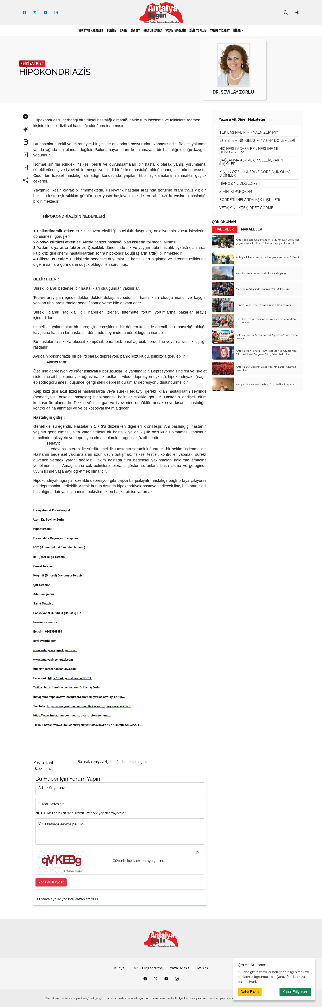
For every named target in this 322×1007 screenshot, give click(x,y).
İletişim (202, 968)
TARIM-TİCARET (220, 30)
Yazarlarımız (179, 968)
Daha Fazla (250, 992)
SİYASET (135, 30)
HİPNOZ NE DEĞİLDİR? (238, 183)
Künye (119, 968)
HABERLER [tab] (224, 229)
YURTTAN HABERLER (91, 30)
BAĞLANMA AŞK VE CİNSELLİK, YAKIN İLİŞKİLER (251, 162)
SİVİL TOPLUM (198, 30)
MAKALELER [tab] (251, 229)
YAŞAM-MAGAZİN (176, 30)
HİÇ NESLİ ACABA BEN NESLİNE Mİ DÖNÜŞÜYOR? (248, 150)
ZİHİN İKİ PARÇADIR (235, 192)
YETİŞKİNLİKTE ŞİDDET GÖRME (246, 208)
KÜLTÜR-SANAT (152, 30)
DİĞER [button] (237, 30)
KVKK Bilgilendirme (147, 968)
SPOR (123, 30)
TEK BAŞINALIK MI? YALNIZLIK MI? (248, 132)
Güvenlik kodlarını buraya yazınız (139, 861)
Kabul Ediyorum (295, 992)
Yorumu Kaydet (51, 882)
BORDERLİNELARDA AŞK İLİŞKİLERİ (249, 200)
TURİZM (112, 30)
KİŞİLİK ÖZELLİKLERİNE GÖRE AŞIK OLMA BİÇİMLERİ (255, 173)
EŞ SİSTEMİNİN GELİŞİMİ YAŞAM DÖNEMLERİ (257, 140)
